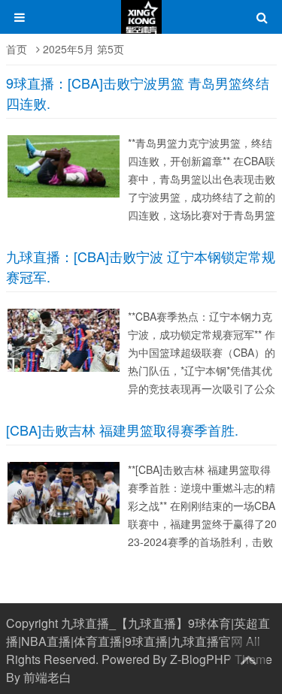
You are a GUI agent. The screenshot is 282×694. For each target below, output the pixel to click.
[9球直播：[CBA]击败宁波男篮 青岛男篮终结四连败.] (67, 197)
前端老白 (47, 677)
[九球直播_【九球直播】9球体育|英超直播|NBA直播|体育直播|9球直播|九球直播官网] (141, 24)
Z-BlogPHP (201, 659)
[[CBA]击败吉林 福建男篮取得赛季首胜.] (67, 524)
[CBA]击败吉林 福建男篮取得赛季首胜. (122, 429)
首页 (16, 48)
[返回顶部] (248, 657)
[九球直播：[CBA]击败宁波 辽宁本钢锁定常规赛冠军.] (67, 371)
